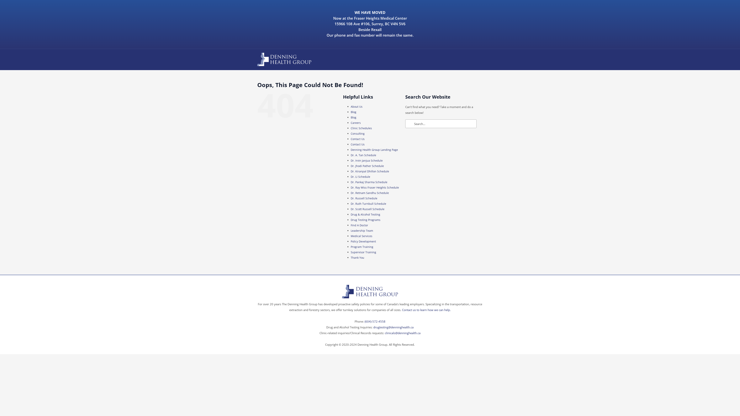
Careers (356, 123)
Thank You (357, 257)
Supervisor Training (363, 252)
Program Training (362, 247)
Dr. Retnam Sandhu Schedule (370, 193)
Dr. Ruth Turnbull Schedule (368, 203)
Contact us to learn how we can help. (426, 310)
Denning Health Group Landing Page (374, 150)
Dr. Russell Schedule (364, 198)
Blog (353, 112)
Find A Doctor (359, 225)
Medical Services (361, 236)
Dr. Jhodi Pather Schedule (367, 166)
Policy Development (363, 241)
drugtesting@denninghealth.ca (393, 327)
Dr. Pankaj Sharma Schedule (369, 182)
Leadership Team (362, 230)
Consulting (358, 133)
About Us (356, 106)
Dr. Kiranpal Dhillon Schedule (370, 171)
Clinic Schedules (361, 128)
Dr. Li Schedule (360, 177)
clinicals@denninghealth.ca (402, 333)
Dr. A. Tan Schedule (363, 155)
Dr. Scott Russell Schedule (367, 209)
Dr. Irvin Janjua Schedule (367, 160)
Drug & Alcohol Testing (365, 214)
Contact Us (358, 139)
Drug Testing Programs (365, 220)
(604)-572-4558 (375, 321)
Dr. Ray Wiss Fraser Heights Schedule (375, 187)
